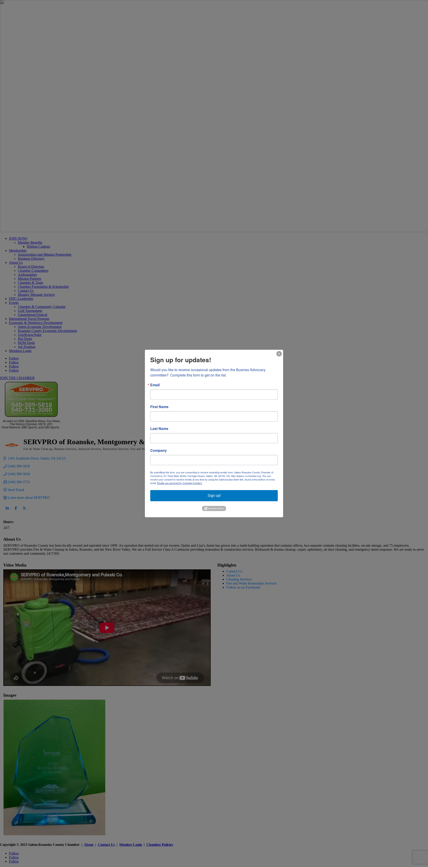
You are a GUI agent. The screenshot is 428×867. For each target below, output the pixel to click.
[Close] (279, 353)
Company (158, 450)
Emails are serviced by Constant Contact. (179, 483)
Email (155, 385)
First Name (159, 407)
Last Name (159, 428)
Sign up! (214, 495)
